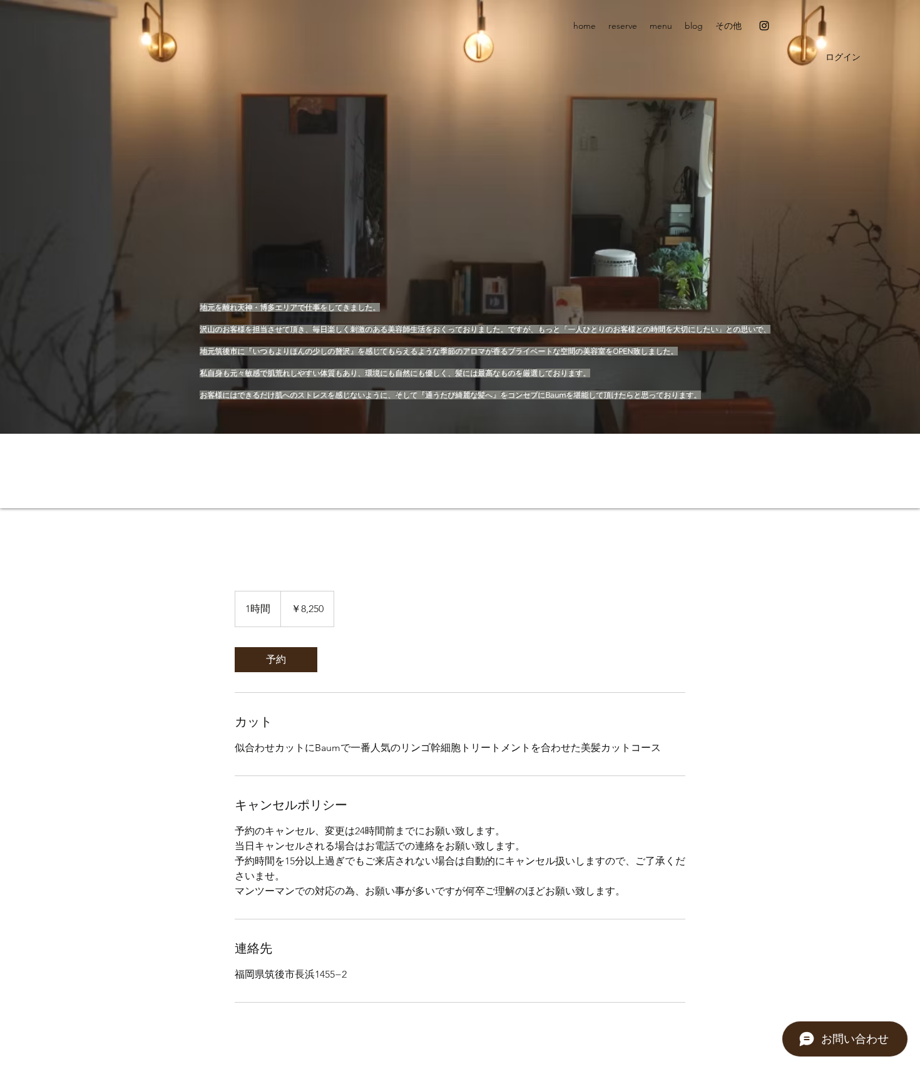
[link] (276, 659)
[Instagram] (764, 25)
